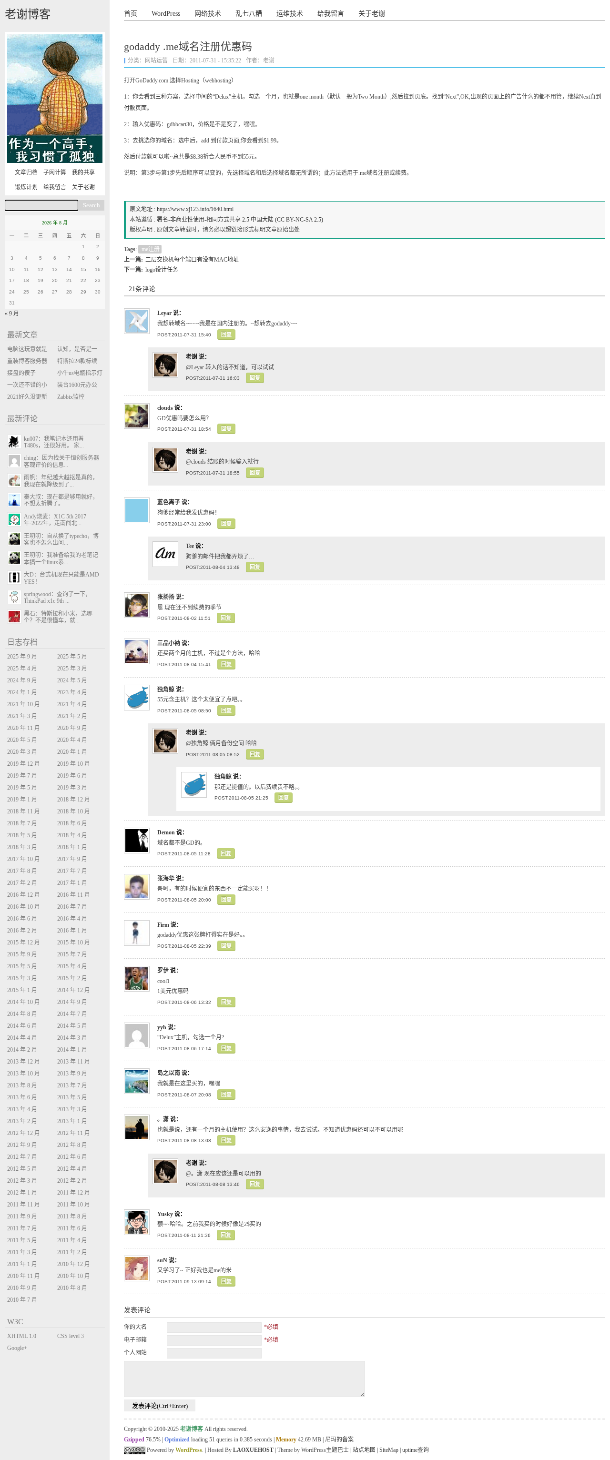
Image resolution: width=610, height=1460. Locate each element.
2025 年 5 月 (72, 656)
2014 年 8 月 (22, 1014)
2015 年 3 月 (22, 978)
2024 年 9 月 (22, 680)
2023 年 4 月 (72, 692)
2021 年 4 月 (72, 704)
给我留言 (330, 13)
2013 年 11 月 (73, 1061)
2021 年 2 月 (72, 716)
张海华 (165, 878)
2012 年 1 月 (22, 1192)
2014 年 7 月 (72, 1014)
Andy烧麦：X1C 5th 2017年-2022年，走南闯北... (55, 520)
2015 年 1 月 (22, 990)
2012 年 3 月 (22, 1180)
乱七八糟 (248, 13)
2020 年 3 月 (22, 752)
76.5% (153, 1439)
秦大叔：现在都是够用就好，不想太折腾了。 (61, 500)
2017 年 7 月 (72, 871)
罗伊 (163, 970)
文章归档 (26, 172)
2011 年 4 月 (72, 1240)
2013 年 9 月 (72, 1073)
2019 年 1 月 (22, 799)
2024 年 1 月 (22, 692)
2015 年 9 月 (22, 954)
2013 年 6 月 (22, 1097)
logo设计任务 (161, 269)
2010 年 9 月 (22, 1288)
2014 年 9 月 (72, 1002)
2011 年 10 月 (73, 1204)
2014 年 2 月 (22, 1049)
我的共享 (83, 172)
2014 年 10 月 (23, 1002)
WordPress (166, 13)
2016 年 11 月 (73, 895)
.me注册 (150, 249)
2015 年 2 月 (72, 978)
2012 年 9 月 (22, 1145)
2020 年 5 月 (22, 740)
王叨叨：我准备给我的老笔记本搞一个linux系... (61, 558)
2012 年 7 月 (22, 1157)
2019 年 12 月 (23, 763)
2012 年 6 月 (72, 1157)
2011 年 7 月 (22, 1228)
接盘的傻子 (21, 373)
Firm (163, 925)
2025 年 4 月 (22, 668)
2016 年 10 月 (23, 906)
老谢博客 (28, 14)
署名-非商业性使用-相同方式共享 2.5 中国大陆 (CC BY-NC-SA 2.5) (240, 219)
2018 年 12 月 (73, 799)
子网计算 (54, 172)
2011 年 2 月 (72, 1252)
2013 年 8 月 (22, 1085)
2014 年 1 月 (72, 1049)
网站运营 (156, 60)
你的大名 (135, 1327)
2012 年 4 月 (72, 1169)
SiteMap (388, 1450)
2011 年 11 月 (23, 1204)
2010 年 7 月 (22, 1300)
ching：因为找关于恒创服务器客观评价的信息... (61, 461)
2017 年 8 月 (22, 871)
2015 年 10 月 (73, 942)
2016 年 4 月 (72, 918)
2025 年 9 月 (22, 656)
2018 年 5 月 (22, 835)
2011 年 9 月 (22, 1216)
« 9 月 (12, 313)
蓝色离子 (168, 502)
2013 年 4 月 (22, 1109)
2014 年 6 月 (22, 1026)
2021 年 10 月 (23, 704)
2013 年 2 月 (22, 1121)
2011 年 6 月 (72, 1228)
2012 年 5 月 (22, 1169)
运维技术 (289, 13)
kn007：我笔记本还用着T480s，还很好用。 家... (54, 442)
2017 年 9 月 (72, 859)
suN (162, 1260)
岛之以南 (168, 1073)
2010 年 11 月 (23, 1276)
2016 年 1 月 (72, 930)
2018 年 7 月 (22, 823)
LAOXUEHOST (253, 1450)
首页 (130, 13)
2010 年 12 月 (73, 1264)
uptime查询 (415, 1450)
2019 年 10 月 (73, 763)
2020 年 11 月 (23, 728)
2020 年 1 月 (72, 752)
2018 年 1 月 (72, 847)
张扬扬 (165, 597)
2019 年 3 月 (72, 787)
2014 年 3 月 (72, 1037)
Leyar (164, 313)
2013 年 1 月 (72, 1121)
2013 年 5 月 (72, 1097)
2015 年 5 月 (22, 966)
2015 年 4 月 (72, 966)
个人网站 (135, 1352)
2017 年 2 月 (22, 883)
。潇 (163, 1119)
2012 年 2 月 (72, 1180)
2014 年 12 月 (73, 990)
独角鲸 (165, 689)
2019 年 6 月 (72, 775)
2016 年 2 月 (22, 930)
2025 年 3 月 (72, 668)
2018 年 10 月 (73, 811)
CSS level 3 (70, 1336)
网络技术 (207, 13)
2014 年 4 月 (22, 1037)
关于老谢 (371, 13)
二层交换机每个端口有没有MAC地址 (192, 259)
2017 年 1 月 (72, 883)
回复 (226, 334)
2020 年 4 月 (72, 740)
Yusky (165, 1214)
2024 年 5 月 (72, 680)
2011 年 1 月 (22, 1264)
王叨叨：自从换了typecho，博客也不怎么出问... (61, 539)
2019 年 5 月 (22, 787)
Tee (190, 546)
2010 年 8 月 (72, 1288)
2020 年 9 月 (72, 728)
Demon (166, 832)
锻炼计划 (26, 187)
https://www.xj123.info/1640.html (195, 209)
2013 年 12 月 (23, 1061)
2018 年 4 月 (72, 835)
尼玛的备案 (339, 1439)
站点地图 (364, 1450)
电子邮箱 (135, 1340)
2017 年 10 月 (23, 859)
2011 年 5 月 (22, 1240)
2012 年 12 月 (23, 1133)
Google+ (17, 1348)
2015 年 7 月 (72, 954)
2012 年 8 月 (72, 1145)
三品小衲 (168, 643)
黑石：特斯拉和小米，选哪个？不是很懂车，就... (58, 617)
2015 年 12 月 (23, 942)
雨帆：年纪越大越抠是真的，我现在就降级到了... (61, 480)
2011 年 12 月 (73, 1192)
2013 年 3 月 (72, 1109)
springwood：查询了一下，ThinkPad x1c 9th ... (57, 597)
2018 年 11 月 (23, 811)
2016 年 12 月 (23, 895)
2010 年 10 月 (73, 1276)
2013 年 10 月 (23, 1073)
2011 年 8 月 (72, 1216)
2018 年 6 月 (72, 823)
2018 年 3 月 (22, 847)
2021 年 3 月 (22, 716)
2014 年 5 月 (72, 1026)
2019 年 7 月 (22, 775)
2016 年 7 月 (72, 906)
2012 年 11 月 (73, 1133)
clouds (165, 408)
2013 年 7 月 (72, 1085)
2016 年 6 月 (22, 918)
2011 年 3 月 (22, 1252)
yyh (161, 1027)
